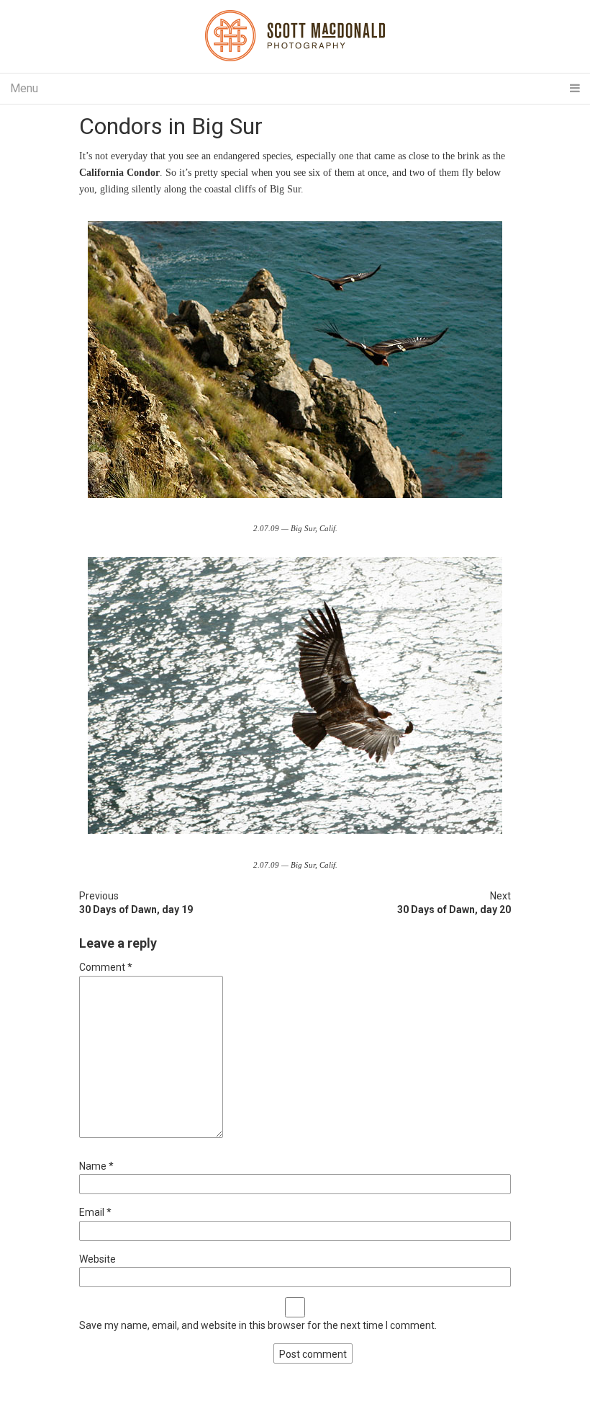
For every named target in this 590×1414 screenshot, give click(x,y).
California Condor (119, 172)
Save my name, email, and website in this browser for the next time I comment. (258, 1325)
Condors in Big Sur (171, 126)
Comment (105, 967)
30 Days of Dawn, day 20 (454, 909)
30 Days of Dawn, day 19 (136, 909)
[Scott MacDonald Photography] (295, 36)
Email (95, 1212)
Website (97, 1259)
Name (96, 1166)
